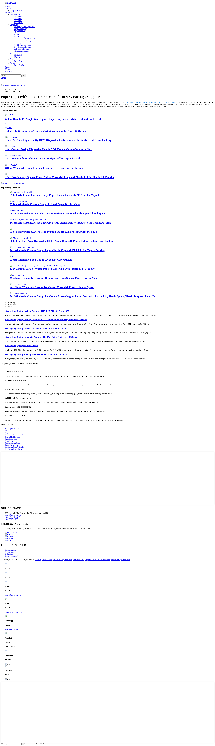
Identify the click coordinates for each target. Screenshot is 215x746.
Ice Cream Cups (78, 560)
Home (7, 7)
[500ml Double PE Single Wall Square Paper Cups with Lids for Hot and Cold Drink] (9, 115)
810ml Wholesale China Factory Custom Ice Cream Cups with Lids (44, 168)
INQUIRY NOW (11, 532)
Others (12, 63)
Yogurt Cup (14, 25)
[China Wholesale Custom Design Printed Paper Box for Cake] (18, 201)
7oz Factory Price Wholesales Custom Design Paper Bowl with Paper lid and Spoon (58, 213)
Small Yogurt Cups (131, 102)
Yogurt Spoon (172, 102)
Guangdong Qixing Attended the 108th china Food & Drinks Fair (35, 328)
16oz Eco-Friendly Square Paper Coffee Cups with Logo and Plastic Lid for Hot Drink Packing (60, 177)
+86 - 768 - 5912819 (12, 517)
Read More (9, 124)
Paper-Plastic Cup (20, 29)
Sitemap (38, 560)
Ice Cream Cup (15, 15)
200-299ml (18, 19)
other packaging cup (21, 51)
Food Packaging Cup (17, 43)
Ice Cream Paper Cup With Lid (16, 435)
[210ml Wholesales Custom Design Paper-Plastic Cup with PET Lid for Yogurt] (23, 192)
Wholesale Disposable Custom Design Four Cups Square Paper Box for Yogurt (55, 278)
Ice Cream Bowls (103, 560)
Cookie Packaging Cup (22, 45)
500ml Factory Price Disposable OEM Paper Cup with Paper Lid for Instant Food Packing (62, 241)
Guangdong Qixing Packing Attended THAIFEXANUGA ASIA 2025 (37, 311)
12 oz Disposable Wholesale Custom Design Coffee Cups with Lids (43, 158)
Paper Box (18, 61)
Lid (11, 53)
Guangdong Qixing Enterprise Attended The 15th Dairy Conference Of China (41, 337)
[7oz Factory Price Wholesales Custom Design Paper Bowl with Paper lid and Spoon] (18, 210)
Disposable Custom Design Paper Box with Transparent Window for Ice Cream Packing (60, 222)
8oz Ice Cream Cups (12, 443)
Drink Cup (13, 33)
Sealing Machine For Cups (14, 429)
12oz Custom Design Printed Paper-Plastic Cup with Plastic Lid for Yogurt (52, 268)
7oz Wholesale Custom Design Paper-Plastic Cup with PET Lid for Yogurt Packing (57, 250)
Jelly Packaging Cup (21, 49)
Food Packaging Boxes (147, 102)
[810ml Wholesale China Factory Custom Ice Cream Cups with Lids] (11, 165)
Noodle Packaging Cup (22, 47)
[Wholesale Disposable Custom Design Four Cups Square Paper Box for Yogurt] (18, 275)
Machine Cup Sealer (12, 431)
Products (8, 13)
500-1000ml (18, 23)
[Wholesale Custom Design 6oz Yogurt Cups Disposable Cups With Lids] (8, 128)
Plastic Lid (18, 55)
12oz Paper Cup (11, 439)
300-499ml (18, 21)
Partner (7, 67)
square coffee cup (25, 41)
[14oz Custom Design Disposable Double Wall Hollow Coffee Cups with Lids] (12, 146)
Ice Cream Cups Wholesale (120, 560)
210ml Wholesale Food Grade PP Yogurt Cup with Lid (41, 259)
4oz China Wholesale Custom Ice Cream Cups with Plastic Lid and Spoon (52, 287)
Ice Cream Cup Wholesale (62, 560)
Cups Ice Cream (91, 560)
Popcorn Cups (162, 102)
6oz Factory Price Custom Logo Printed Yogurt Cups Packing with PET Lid (53, 231)
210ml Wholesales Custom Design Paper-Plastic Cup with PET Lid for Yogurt (54, 195)
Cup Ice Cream (47, 560)
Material (17, 57)
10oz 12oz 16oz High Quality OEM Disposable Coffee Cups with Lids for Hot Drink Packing (58, 140)
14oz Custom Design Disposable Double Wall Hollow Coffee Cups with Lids (48, 149)
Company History (16, 11)
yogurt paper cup (20, 31)
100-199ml (18, 17)
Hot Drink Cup (19, 37)
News (7, 69)
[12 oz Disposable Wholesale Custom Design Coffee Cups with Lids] (14, 155)
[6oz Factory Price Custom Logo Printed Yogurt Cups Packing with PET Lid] (11, 229)
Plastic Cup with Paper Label (24, 27)
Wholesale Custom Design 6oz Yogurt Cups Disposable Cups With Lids (45, 130)
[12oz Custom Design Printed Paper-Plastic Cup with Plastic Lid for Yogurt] (38, 266)
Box (11, 59)
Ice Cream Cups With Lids (14, 447)
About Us (8, 9)
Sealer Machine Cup (12, 437)
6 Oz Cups (9, 441)
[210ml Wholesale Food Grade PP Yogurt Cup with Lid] (13, 256)
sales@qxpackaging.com (14, 612)
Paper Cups (9, 433)
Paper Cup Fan (19, 65)
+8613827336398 (11, 519)
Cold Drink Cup (20, 35)
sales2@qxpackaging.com (14, 515)
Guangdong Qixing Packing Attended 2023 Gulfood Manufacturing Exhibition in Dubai (46, 319)
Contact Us (9, 71)
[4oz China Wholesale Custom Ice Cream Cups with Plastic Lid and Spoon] (18, 284)
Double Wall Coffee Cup (28, 39)
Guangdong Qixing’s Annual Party (21, 345)
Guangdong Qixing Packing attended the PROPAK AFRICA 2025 (36, 354)
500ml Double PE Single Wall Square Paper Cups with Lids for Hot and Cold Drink (53, 119)
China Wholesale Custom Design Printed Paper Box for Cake (45, 204)
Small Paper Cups (11, 445)
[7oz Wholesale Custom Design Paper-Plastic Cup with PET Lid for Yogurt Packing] (22, 247)
